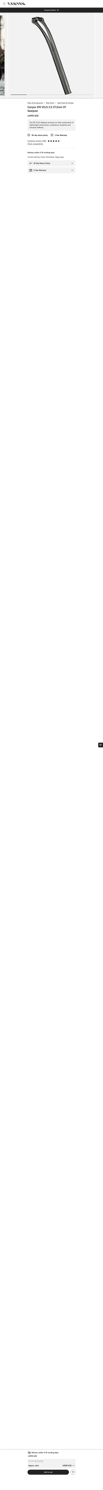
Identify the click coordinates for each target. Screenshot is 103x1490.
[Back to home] (17, 3)
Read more (59, 157)
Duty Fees (40, 1461)
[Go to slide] (35, 94)
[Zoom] (51, 57)
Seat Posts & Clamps (65, 103)
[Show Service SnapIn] (100, 745)
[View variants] (2, 96)
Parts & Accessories (35, 103)
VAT (35, 1461)
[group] (51, 55)
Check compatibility (35, 144)
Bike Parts (50, 103)
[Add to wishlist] (72, 1472)
